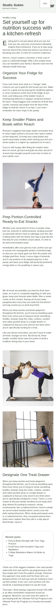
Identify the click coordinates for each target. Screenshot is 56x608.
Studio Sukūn (13, 5)
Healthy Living (9, 18)
